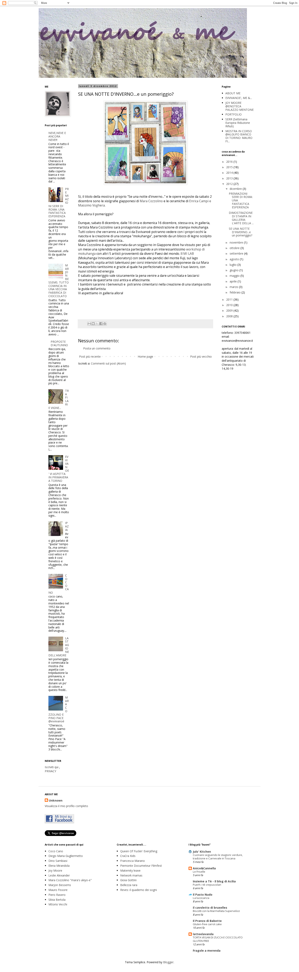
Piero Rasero (56, 895)
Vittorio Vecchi (57, 904)
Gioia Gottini (128, 880)
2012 (230, 184)
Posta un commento (96, 348)
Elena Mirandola (59, 866)
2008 (230, 316)
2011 (230, 299)
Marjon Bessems (59, 885)
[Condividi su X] (97, 324)
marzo (234, 287)
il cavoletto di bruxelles (210, 907)
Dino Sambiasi (57, 861)
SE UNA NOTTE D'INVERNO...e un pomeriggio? (240, 232)
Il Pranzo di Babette (207, 921)
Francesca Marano (132, 861)
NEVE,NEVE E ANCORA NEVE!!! (57, 136)
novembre (237, 242)
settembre (237, 253)
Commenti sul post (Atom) (108, 363)
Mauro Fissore (58, 890)
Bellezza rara (128, 885)
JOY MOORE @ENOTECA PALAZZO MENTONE (239, 106)
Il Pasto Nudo (202, 894)
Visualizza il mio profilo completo (66, 806)
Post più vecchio (201, 356)
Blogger (168, 962)
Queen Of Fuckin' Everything (138, 851)
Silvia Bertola (56, 900)
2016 (230, 162)
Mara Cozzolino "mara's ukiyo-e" (70, 880)
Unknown (55, 800)
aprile (234, 281)
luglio (233, 265)
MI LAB (188, 254)
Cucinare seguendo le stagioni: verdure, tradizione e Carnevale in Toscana (218, 856)
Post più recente (90, 356)
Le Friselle (199, 871)
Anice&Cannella (204, 868)
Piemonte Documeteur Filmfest (141, 866)
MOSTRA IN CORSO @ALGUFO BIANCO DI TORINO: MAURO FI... (238, 136)
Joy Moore (55, 870)
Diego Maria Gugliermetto (65, 856)
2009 (230, 310)
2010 (230, 305)
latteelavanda (203, 934)
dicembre (236, 189)
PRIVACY (50, 771)
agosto (235, 259)
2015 (230, 167)
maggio (235, 276)
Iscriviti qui (51, 767)
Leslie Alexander (59, 875)
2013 (230, 178)
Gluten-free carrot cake (207, 924)
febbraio (235, 292)
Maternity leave (130, 870)
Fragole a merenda (206, 950)
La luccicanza (201, 898)
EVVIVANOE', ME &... (238, 98)
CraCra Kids (127, 856)
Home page (145, 356)
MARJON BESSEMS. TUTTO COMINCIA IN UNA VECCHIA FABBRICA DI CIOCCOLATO (58, 280)
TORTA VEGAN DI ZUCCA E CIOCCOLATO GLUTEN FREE (218, 939)
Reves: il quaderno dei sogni (138, 890)
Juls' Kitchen (202, 851)
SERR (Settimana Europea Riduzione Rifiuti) (237, 122)
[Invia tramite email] (89, 324)
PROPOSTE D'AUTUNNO (59, 343)
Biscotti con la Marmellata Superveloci (216, 911)
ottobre (235, 248)
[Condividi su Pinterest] (105, 324)
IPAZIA (67, 526)
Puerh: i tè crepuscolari (207, 884)
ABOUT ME (232, 93)
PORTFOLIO (233, 114)
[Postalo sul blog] (93, 324)
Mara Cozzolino (151, 201)
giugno (234, 270)
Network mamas (131, 875)
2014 (230, 173)
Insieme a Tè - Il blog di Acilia (214, 881)
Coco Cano (55, 851)
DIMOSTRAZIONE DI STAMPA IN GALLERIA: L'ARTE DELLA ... (241, 218)
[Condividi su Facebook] (101, 324)
